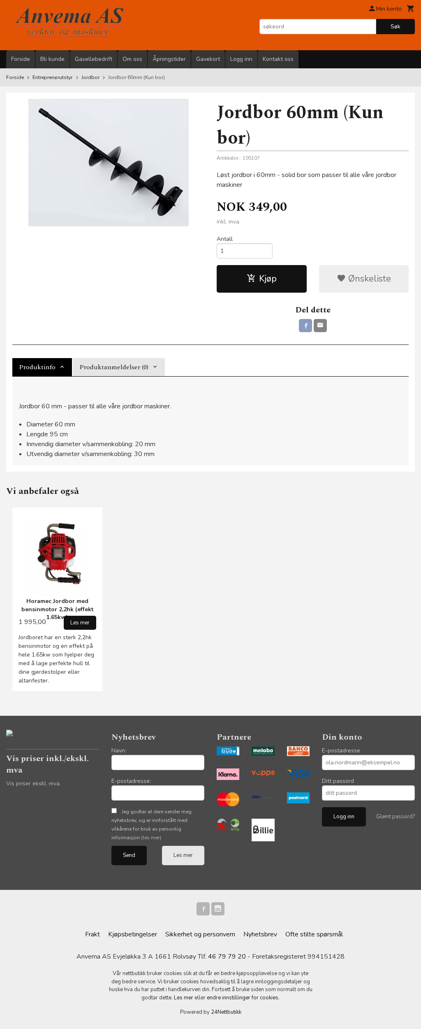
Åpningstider (169, 59)
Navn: (118, 750)
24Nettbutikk (226, 1012)
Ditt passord (338, 781)
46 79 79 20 (227, 956)
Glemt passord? (395, 816)
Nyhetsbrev (260, 934)
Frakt (92, 934)
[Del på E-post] (320, 325)
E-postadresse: (131, 781)
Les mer (183, 855)
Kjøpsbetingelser (132, 934)
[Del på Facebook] (305, 325)
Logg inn (241, 59)
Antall (225, 239)
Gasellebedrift (93, 59)
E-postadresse (341, 750)
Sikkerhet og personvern (200, 934)
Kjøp (268, 278)
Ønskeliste (368, 278)
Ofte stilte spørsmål (314, 934)
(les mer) (151, 837)
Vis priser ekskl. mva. (33, 783)
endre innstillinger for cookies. (243, 997)
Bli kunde (52, 59)
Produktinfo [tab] (37, 367)
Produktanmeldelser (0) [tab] (113, 367)
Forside (20, 59)
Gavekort (208, 59)
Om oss (132, 59)
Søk (395, 26)
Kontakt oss (278, 59)
